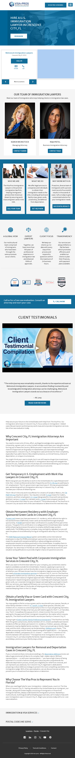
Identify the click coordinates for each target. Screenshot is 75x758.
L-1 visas (42, 499)
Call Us (19, 61)
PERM (19, 523)
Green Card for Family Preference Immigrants (34, 620)
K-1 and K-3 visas (36, 606)
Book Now (19, 36)
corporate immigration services (25, 573)
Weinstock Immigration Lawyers (19, 53)
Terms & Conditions (39, 748)
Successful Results (61, 206)
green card (11, 518)
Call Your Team (13, 209)
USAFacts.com (50, 628)
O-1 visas (34, 497)
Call (23, 68)
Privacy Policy (23, 748)
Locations (29, 731)
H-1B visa (53, 483)
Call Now (60, 301)
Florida (36, 731)
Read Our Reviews (37, 403)
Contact (53, 748)
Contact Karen (20, 151)
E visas (48, 495)
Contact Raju (55, 151)
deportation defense (52, 654)
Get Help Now (37, 209)
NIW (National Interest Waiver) (20, 537)
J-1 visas (22, 499)
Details (16, 68)
